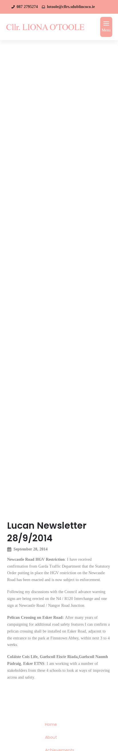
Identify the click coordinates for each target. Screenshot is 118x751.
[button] (106, 27)
